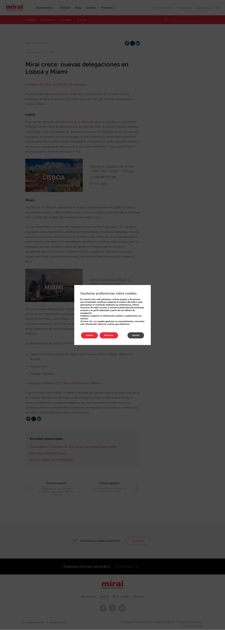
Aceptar (89, 335)
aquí (95, 321)
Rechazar (108, 335)
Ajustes (135, 335)
